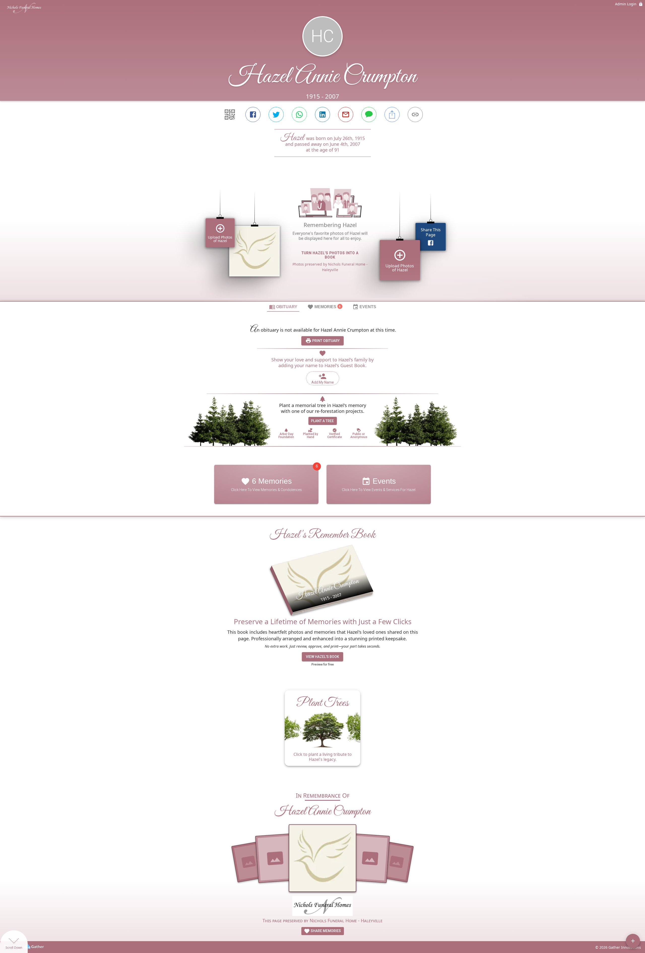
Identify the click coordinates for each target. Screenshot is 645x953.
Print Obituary (325, 341)
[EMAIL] (345, 114)
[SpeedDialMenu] (633, 941)
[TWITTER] (276, 114)
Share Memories (325, 931)
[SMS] (368, 114)
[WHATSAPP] (299, 114)
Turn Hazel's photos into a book (330, 255)
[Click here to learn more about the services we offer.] (322, 906)
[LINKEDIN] (322, 114)
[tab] (283, 307)
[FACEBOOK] (253, 114)
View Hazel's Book (322, 657)
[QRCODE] (229, 114)
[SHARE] (392, 114)
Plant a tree (322, 421)
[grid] (322, 237)
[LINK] (415, 114)
